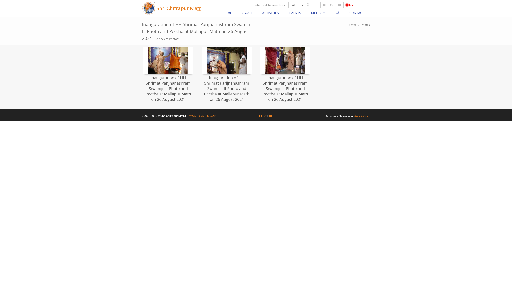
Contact (356, 13)
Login (213, 116)
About (246, 13)
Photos (365, 24)
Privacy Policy (195, 116)
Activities (270, 13)
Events (295, 13)
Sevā (335, 13)
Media (316, 13)
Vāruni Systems (362, 116)
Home (353, 24)
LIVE (351, 5)
